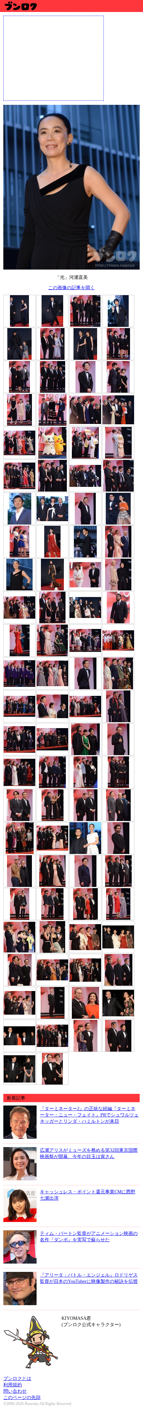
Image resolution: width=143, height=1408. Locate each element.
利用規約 (12, 1384)
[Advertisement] (53, 57)
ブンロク (20, 6)
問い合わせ (15, 1391)
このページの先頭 (22, 1397)
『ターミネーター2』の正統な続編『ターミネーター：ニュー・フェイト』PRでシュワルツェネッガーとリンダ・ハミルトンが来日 (89, 1115)
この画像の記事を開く (71, 287)
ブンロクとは (17, 1378)
